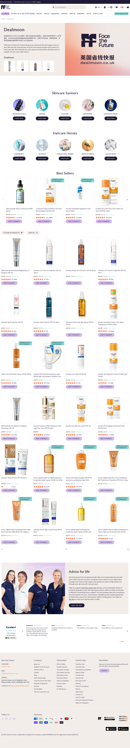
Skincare (39, 13)
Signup (104, 671)
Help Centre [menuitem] (79, 692)
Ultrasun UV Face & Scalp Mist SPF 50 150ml (47, 272)
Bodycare (64, 13)
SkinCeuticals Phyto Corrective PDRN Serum (19, 210)
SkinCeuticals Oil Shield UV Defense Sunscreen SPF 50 (14, 427)
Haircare (46, 13)
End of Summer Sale (121, 13)
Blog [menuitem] (35, 675)
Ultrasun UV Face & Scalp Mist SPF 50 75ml (112, 272)
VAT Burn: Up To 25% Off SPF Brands (23, 13)
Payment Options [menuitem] (62, 678)
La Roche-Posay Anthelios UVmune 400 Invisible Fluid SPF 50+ (49, 210)
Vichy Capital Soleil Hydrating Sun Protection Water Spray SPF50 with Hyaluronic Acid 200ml (78, 531)
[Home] (99, 718)
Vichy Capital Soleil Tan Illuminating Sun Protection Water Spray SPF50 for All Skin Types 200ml (48, 479)
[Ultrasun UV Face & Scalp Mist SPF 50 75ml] (48, 66)
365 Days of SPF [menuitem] (81, 681)
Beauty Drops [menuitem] (80, 672)
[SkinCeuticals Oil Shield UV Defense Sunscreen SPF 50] (16, 408)
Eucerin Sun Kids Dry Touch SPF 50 (78, 426)
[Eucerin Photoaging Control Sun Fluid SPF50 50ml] (113, 408)
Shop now (19, 118)
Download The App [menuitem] (63, 670)
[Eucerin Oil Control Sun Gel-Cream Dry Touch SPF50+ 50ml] (110, 192)
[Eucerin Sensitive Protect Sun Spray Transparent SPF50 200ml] (113, 304)
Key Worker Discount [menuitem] (63, 672)
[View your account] (105, 7)
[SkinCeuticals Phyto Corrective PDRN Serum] (20, 192)
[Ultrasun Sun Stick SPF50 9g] (81, 356)
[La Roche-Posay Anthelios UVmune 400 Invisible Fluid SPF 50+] (50, 192)
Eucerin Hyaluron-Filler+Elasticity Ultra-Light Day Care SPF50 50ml (47, 427)
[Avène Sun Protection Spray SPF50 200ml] (16, 356)
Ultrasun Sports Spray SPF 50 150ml (46, 322)
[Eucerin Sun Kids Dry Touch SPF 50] (81, 408)
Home (3, 19)
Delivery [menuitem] (78, 683)
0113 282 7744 (5, 667)
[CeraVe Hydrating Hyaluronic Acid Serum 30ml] (80, 192)
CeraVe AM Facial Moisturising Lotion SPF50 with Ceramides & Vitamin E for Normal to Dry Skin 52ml (47, 375)
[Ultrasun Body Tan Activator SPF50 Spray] (35, 66)
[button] (22, 631)
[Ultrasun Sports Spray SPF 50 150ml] (49, 304)
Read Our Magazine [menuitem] (82, 703)
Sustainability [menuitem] (38, 689)
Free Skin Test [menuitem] (80, 664)
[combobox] (69, 7)
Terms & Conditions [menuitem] (63, 681)
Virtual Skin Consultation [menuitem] (83, 670)
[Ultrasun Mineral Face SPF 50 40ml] (16, 459)
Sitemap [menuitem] (59, 686)
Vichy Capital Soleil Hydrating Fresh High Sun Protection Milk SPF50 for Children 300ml (15, 531)
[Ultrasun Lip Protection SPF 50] (16, 304)
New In (88, 13)
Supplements (55, 13)
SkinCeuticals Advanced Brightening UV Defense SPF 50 (15, 272)
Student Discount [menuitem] (62, 667)
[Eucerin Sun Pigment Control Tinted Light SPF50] (113, 356)
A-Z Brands (5, 13)
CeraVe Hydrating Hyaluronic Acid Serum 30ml (78, 210)
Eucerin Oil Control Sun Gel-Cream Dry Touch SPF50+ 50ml (109, 210)
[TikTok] (10, 718)
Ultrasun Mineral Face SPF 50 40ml (13, 478)
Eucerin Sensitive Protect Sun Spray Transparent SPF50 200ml (111, 323)
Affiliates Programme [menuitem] (40, 683)
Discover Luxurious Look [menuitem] (41, 692)
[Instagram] (6, 718)
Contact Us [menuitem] (79, 694)
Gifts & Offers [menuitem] (61, 664)
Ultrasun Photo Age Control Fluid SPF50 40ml (47, 531)
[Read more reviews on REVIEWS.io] (11, 638)
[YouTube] (14, 718)
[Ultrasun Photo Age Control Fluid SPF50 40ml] (49, 511)
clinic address (15, 686)
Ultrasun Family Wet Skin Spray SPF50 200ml (79, 323)
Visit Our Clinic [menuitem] (80, 697)
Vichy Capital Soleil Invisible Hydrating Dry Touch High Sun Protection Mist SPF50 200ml (113, 531)
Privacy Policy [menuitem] (61, 683)
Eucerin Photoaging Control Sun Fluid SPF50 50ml (111, 427)
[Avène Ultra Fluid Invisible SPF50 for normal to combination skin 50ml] (81, 459)
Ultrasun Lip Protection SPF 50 (12, 322)
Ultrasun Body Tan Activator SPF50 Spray (81, 270)
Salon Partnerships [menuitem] (40, 678)
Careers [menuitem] (36, 672)
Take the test (76, 605)
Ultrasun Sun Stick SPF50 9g (76, 374)
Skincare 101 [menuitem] (79, 678)
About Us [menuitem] (37, 664)
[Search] (53, 7)
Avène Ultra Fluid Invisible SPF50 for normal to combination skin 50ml (79, 479)
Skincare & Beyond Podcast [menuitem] (84, 700)
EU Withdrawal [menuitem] (61, 689)
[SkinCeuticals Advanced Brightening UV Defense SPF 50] (9, 66)
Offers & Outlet (98, 13)
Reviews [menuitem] (36, 686)
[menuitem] (2, 719)
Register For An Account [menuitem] (41, 667)
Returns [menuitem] (78, 689)
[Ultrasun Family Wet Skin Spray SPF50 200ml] (81, 304)
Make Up (72, 13)
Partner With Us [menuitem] (39, 670)
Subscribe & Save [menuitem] (62, 675)
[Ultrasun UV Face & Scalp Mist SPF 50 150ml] (22, 66)
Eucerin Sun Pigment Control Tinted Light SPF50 (112, 375)
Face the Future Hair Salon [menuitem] (42, 681)
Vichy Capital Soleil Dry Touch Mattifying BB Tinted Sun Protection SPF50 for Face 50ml (113, 479)
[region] (75, 631)
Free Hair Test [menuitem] (80, 667)
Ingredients (81, 13)
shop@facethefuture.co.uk (9, 673)
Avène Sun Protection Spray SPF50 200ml (16, 374)
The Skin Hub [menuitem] (80, 675)
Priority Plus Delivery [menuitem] (82, 686)
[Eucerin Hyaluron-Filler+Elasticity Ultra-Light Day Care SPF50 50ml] (49, 408)
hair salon (25, 686)
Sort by (32, 233)
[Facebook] (2, 718)
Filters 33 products (12, 233)
